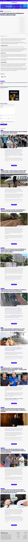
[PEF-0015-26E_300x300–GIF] (14, 95)
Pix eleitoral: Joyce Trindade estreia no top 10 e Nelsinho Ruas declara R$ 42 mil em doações (13, 83)
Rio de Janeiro (2, 288)
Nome (1, 115)
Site (8, 118)
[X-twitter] (22, 534)
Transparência (2, 488)
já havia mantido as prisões (15, 315)
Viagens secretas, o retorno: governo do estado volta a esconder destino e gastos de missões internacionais (13, 87)
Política (2, 11)
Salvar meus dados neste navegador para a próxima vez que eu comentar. (7, 122)
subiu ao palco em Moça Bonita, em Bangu (12, 481)
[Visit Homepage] (14, 2)
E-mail (1, 118)
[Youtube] (25, 534)
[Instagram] (23, 534)
